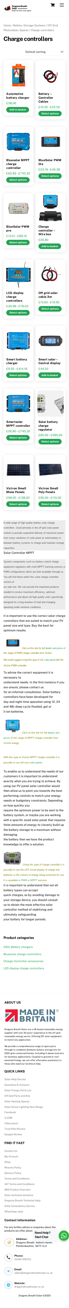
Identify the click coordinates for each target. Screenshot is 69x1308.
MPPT (33, 880)
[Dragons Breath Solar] (18, 8)
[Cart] (52, 5)
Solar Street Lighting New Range (23, 1106)
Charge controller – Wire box (46, 230)
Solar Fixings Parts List (17, 1090)
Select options (50, 113)
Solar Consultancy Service (19, 1205)
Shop (7, 1161)
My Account (11, 1156)
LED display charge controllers (23, 968)
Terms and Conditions (16, 1178)
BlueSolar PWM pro (17, 228)
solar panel (49, 659)
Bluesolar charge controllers (22, 954)
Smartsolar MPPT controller (18, 423)
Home (7, 25)
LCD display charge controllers (15, 296)
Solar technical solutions (18, 1195)
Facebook (10, 1112)
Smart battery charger (16, 361)
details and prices (54, 648)
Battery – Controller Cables (45, 97)
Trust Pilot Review (14, 1128)
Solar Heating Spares (16, 1101)
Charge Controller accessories (23, 961)
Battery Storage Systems (29, 25)
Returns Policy (12, 1167)
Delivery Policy (12, 1173)
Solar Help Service (15, 1079)
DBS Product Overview (17, 1189)
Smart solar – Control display (49, 361)
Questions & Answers (16, 1084)
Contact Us (10, 1150)
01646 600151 (22, 1259)
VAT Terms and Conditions (19, 1184)
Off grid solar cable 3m (48, 295)
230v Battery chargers (18, 946)
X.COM (8, 1117)
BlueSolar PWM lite (49, 162)
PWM (24, 880)
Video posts (11, 1123)
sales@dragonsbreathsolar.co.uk (33, 1273)
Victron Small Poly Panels (48, 490)
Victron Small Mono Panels (16, 490)
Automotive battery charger (17, 95)
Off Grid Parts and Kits (17, 1095)
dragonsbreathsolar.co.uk (29, 1286)
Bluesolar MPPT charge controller (17, 164)
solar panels (35, 762)
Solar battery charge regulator (48, 425)
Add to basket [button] (17, 109)
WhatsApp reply (13, 1211)
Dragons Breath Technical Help (22, 1200)
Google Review (13, 1134)
